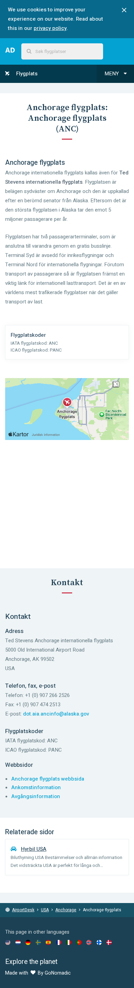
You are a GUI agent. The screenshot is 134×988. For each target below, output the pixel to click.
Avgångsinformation (35, 796)
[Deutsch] (28, 942)
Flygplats (26, 73)
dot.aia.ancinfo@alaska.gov (56, 714)
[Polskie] (78, 942)
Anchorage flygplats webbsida (47, 779)
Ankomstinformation (36, 787)
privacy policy (50, 28)
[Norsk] (88, 942)
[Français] (58, 942)
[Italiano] (68, 942)
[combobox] (62, 51)
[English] (7, 942)
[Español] (48, 942)
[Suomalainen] (99, 942)
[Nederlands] (18, 942)
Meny (112, 73)
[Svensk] (38, 942)
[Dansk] (109, 942)
